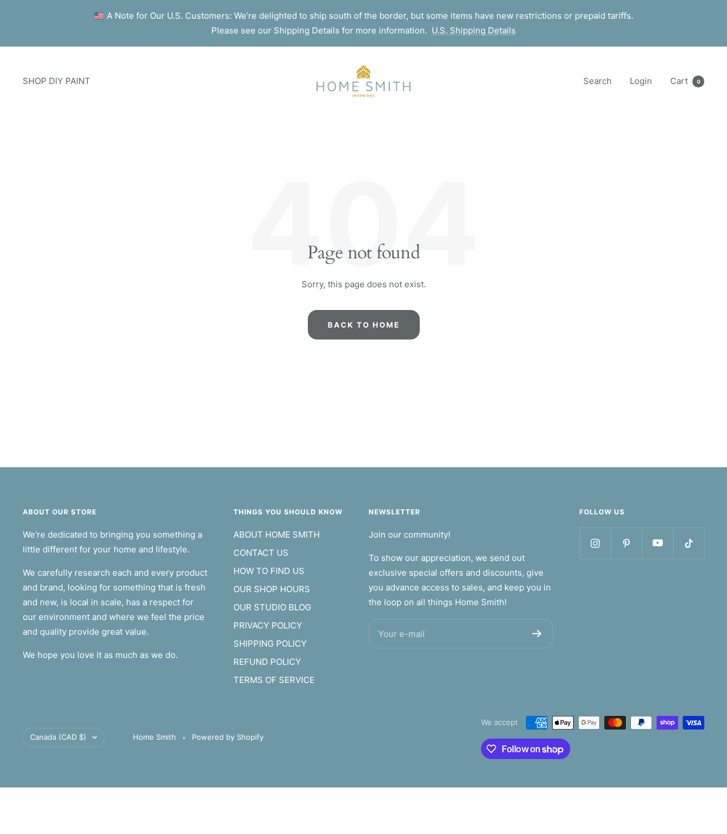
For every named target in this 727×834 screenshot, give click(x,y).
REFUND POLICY (267, 661)
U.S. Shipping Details (474, 30)
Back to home (364, 324)
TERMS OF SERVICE (274, 679)
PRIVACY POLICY (267, 625)
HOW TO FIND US (268, 570)
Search (597, 81)
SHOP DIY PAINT (56, 81)
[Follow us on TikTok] (688, 543)
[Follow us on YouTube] (657, 543)
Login (641, 81)
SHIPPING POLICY (270, 643)
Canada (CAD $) (58, 736)
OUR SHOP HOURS (271, 589)
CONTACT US (261, 552)
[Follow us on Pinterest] (626, 543)
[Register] (537, 634)
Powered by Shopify (228, 736)
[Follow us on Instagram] (595, 543)
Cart (685, 81)
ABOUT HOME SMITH (276, 534)
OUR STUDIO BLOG (272, 607)
